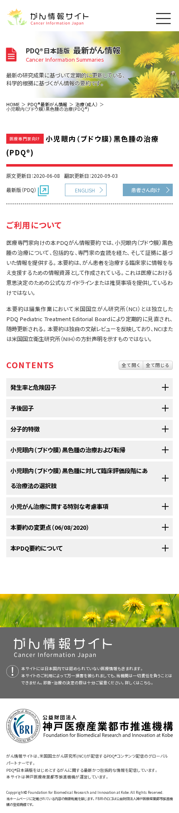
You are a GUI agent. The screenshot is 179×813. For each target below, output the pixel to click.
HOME (13, 104)
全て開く (131, 365)
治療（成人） (86, 104)
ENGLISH (85, 190)
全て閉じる (158, 365)
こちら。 (147, 683)
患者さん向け (145, 189)
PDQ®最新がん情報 (47, 104)
